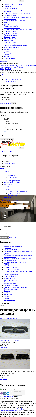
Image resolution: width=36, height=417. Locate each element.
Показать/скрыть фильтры (9, 200)
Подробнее (4, 348)
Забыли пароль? (5, 103)
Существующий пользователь (14, 79)
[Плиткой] (1, 305)
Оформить (14, 163)
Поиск (21, 1)
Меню (2, 168)
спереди (9, 226)
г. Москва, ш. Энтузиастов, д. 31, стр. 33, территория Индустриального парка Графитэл (18, 66)
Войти (2, 74)
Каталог (3, 318)
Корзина (7, 163)
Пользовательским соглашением (11, 411)
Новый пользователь (11, 81)
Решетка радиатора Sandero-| (9, 340)
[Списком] (3, 305)
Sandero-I (9, 218)
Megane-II (9, 216)
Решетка (9, 234)
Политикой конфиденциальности (21, 409)
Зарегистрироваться (7, 139)
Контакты (3, 61)
